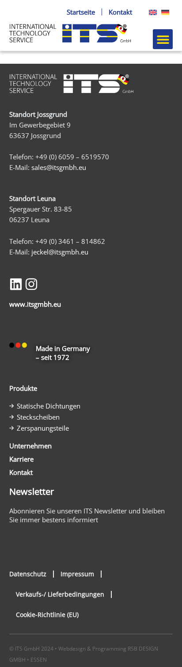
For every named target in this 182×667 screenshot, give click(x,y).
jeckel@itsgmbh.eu (59, 251)
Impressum (77, 574)
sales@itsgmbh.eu (58, 167)
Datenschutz (27, 574)
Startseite (81, 12)
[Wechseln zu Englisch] (150, 12)
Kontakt (120, 12)
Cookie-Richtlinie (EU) (47, 614)
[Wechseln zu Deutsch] (163, 12)
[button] (163, 39)
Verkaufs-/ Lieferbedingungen (60, 594)
